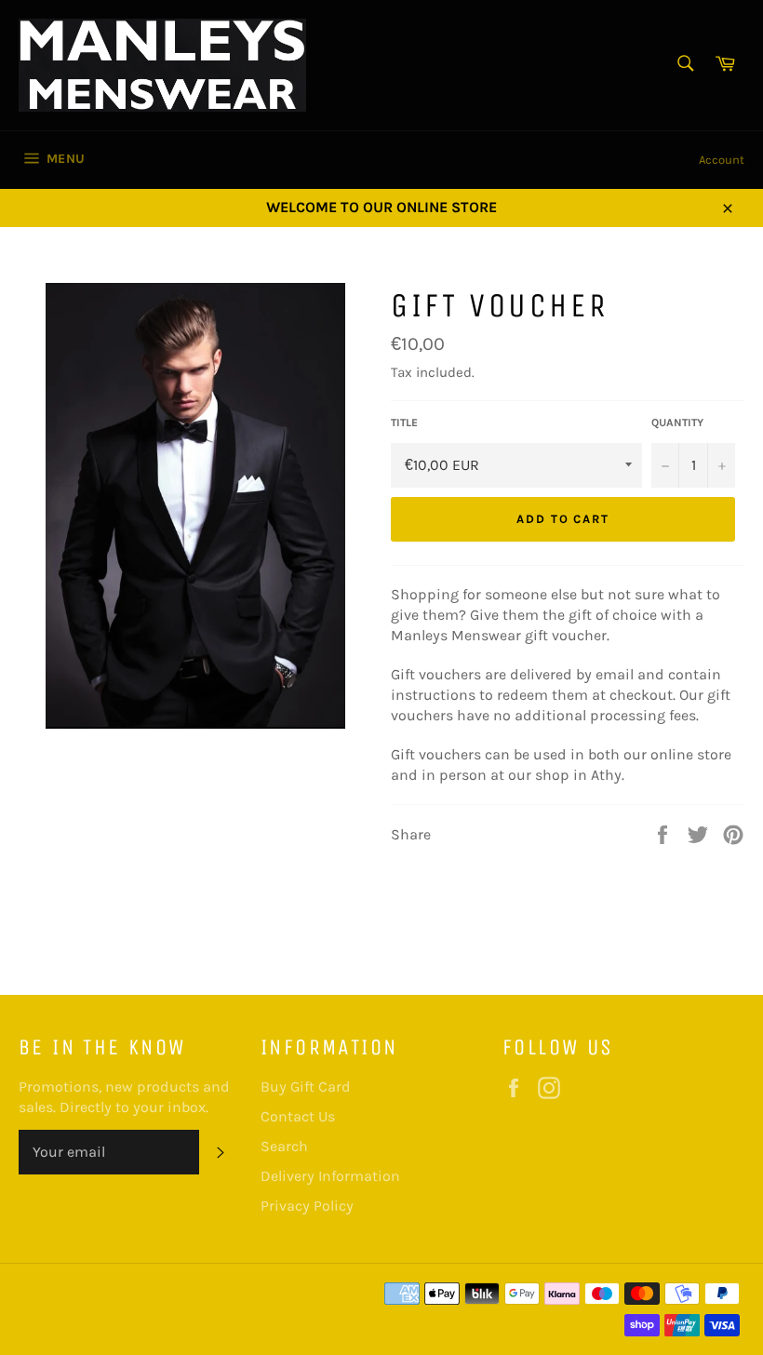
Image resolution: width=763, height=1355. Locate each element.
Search (284, 1146)
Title (404, 422)
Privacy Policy (307, 1205)
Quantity (677, 422)
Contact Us (298, 1116)
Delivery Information (330, 1176)
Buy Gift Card (306, 1086)
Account (721, 160)
